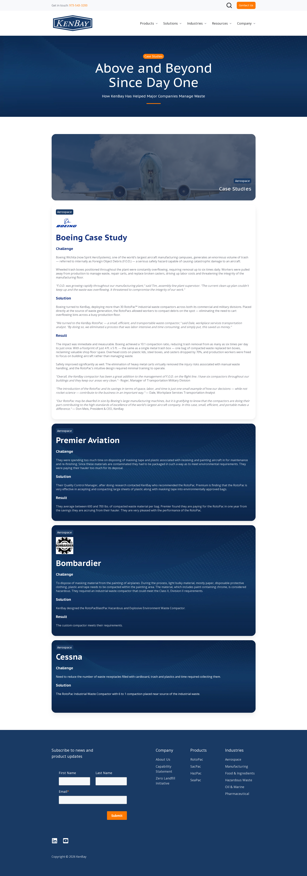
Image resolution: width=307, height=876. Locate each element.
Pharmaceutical (237, 793)
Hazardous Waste (238, 780)
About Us (163, 759)
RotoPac (196, 759)
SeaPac (195, 780)
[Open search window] (229, 5)
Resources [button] (220, 23)
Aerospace (233, 759)
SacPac (195, 766)
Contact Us (246, 5)
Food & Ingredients (240, 773)
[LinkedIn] (55, 841)
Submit (117, 815)
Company (164, 750)
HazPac (195, 773)
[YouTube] (66, 841)
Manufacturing (236, 766)
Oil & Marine (234, 787)
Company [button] (244, 23)
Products (147, 23)
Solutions (170, 23)
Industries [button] (195, 23)
